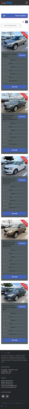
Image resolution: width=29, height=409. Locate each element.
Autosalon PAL (11, 403)
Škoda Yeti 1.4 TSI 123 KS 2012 (9, 55)
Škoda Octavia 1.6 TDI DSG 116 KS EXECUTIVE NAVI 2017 (9, 117)
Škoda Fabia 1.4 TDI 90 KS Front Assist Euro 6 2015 (9, 181)
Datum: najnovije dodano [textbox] (10, 25)
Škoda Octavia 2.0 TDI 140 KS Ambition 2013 (9, 307)
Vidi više (14, 87)
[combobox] (11, 25)
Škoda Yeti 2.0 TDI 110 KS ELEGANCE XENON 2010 (8, 244)
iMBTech (22, 403)
